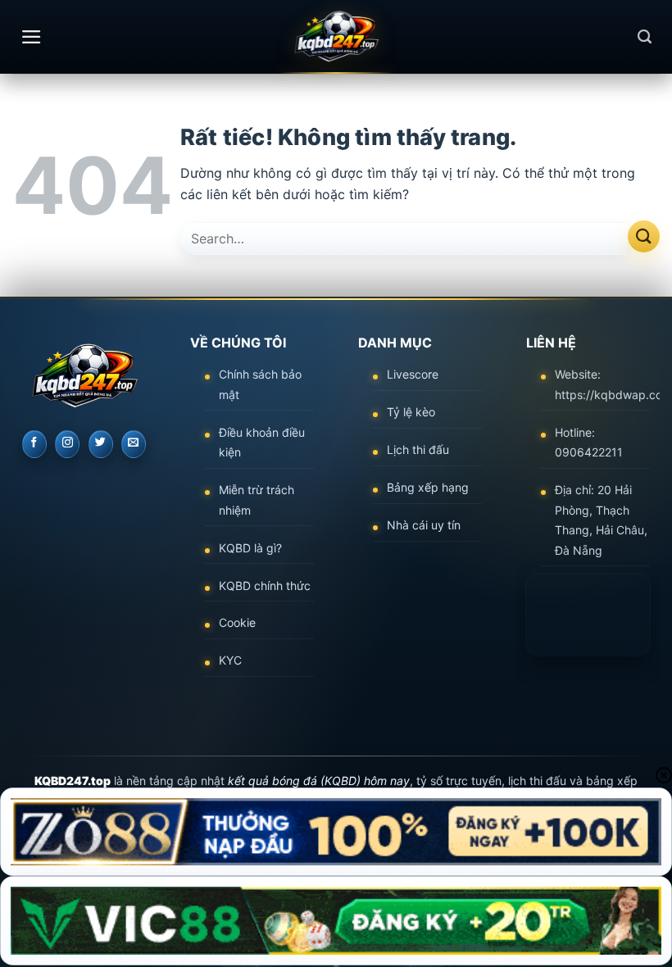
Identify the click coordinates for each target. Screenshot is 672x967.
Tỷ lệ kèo (411, 412)
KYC (230, 660)
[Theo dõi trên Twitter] (101, 444)
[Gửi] (644, 236)
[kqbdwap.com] (336, 36)
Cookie (237, 622)
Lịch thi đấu (418, 449)
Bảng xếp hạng (428, 487)
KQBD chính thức (265, 585)
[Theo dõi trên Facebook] (34, 444)
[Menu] (31, 37)
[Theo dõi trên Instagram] (67, 444)
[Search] (644, 36)
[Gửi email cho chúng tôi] (133, 444)
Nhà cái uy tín (424, 525)
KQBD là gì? (250, 548)
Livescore (412, 374)
